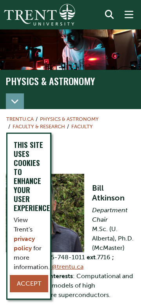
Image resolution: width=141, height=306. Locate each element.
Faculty (82, 126)
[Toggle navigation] (15, 101)
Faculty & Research (39, 126)
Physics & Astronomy (50, 81)
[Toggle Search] (109, 15)
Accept (29, 283)
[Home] (39, 15)
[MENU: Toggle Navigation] (129, 15)
